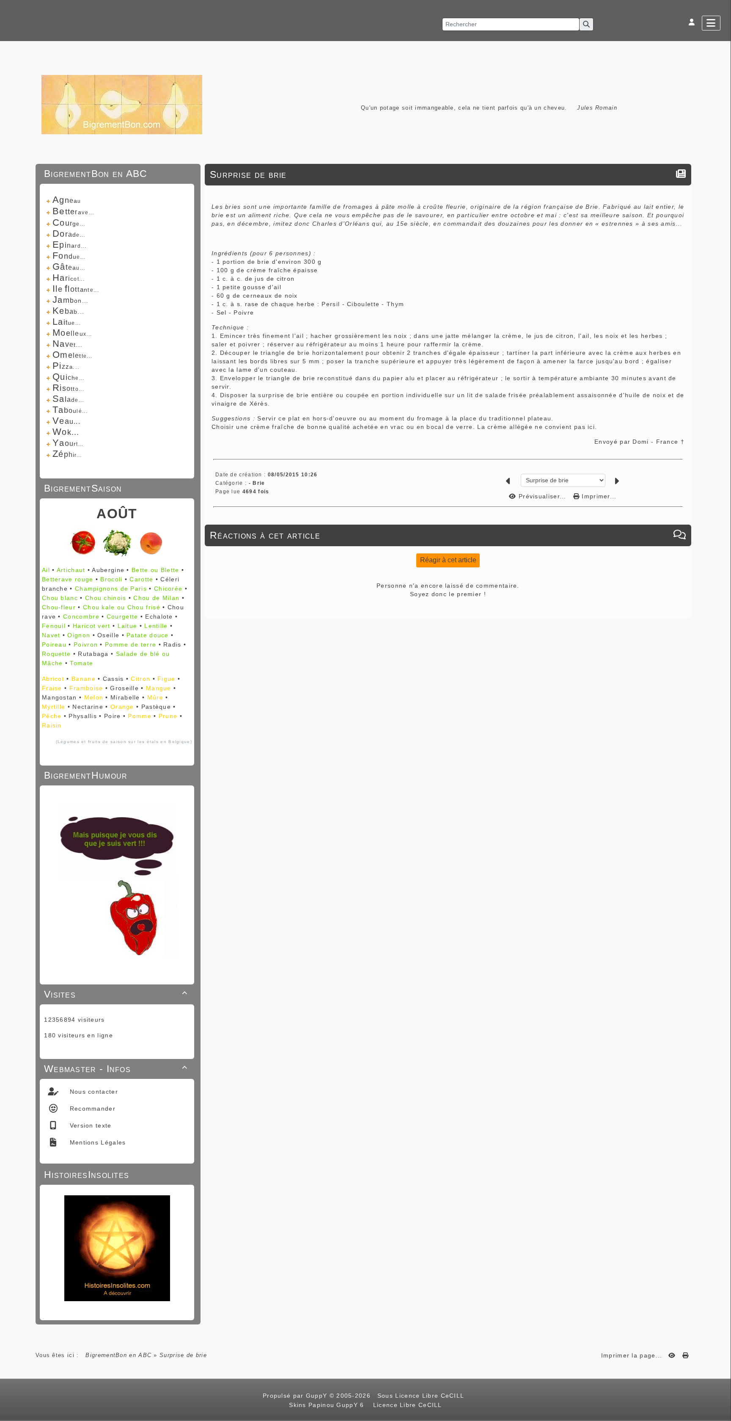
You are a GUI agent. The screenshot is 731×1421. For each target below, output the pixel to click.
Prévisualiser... (543, 496)
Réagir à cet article (448, 560)
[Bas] (720, 591)
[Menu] (711, 23)
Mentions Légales (96, 1142)
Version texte (89, 1125)
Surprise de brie (248, 174)
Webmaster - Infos (115, 1068)
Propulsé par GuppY (296, 1395)
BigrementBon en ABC (118, 1355)
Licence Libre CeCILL (406, 1405)
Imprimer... (598, 496)
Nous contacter (92, 1091)
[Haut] (720, 570)
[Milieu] (720, 581)
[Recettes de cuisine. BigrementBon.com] (121, 104)
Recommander (91, 1108)
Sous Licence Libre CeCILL (421, 1395)
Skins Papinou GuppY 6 (328, 1405)
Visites (115, 994)
